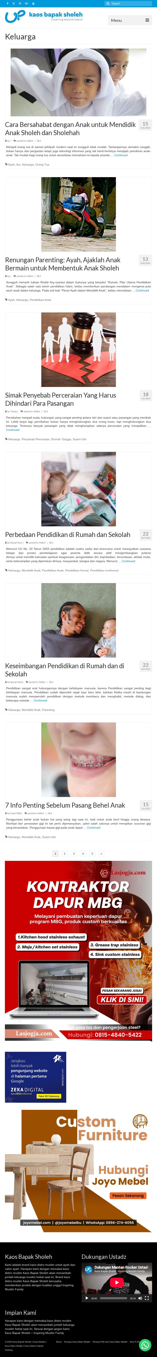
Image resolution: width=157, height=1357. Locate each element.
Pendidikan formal (77, 570)
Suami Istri (79, 439)
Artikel (30, 141)
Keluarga (28, 164)
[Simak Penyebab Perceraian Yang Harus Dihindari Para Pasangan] (78, 349)
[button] (145, 1345)
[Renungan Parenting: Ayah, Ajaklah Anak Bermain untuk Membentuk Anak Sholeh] (78, 214)
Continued (121, 155)
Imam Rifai (15, 813)
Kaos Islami (30, 1346)
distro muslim (45, 1264)
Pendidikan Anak (40, 299)
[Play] (87, 1298)
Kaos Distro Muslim (14, 1346)
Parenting (48, 709)
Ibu (18, 164)
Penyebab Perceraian (36, 439)
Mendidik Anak (31, 570)
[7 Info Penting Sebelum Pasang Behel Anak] (78, 759)
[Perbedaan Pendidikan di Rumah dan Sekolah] (78, 488)
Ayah (11, 164)
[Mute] (140, 1298)
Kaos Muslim (39, 1342)
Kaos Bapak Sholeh (17, 1324)
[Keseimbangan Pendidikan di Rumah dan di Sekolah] (78, 620)
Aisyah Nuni (16, 542)
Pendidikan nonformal (104, 570)
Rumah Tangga (61, 439)
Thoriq (13, 411)
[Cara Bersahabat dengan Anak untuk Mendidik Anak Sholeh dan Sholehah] (78, 82)
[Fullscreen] (147, 1298)
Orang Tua (42, 164)
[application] (117, 1282)
